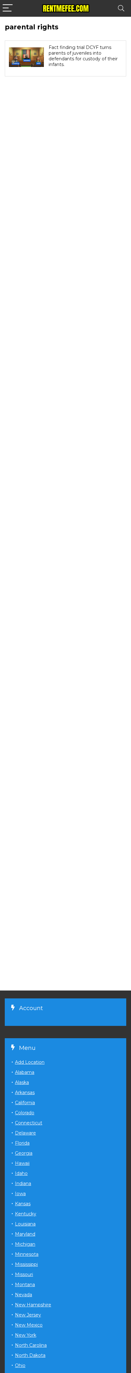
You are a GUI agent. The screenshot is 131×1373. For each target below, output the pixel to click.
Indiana (23, 1183)
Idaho (21, 1173)
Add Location (30, 1062)
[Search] (121, 8)
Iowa (20, 1193)
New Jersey (28, 1315)
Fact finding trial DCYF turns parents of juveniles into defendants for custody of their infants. (83, 56)
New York (25, 1335)
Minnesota (26, 1254)
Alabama (24, 1072)
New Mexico (29, 1325)
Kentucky (25, 1214)
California (25, 1102)
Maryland (25, 1234)
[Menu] (7, 8)
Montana (25, 1284)
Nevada (23, 1295)
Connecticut (28, 1123)
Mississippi (26, 1264)
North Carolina (31, 1345)
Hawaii (22, 1163)
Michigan (25, 1244)
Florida (22, 1143)
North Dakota (30, 1355)
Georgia (23, 1153)
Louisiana (25, 1224)
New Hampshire (33, 1305)
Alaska (22, 1082)
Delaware (25, 1133)
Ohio (20, 1365)
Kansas (23, 1204)
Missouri (24, 1274)
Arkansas (25, 1092)
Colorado (24, 1113)
